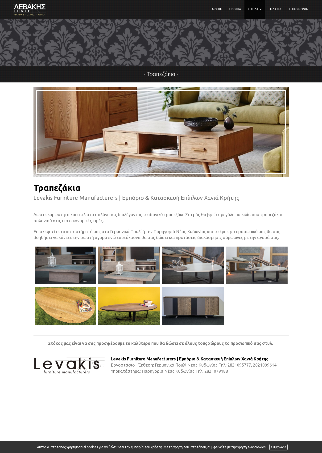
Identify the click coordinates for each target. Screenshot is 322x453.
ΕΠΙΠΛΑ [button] (253, 9)
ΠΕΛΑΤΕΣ (275, 9)
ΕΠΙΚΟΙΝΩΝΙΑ (298, 9)
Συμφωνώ (278, 447)
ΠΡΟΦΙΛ (235, 9)
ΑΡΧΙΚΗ (217, 9)
